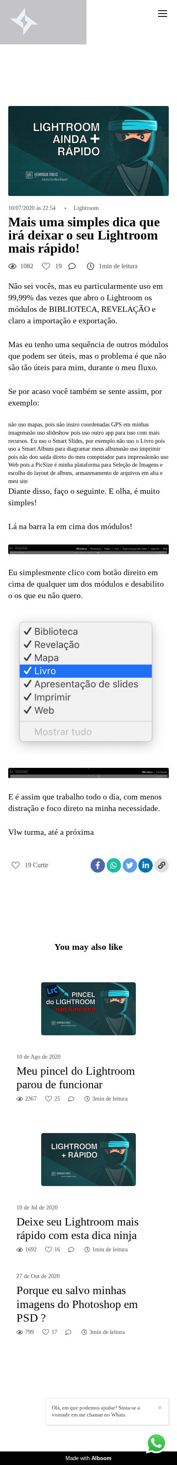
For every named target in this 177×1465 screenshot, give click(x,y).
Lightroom (86, 208)
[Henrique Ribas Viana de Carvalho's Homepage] (24, 22)
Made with (88, 1458)
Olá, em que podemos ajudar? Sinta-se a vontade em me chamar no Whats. (96, 1411)
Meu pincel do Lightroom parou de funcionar (75, 1077)
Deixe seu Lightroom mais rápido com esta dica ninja (77, 1228)
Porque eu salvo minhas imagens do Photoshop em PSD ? (77, 1304)
